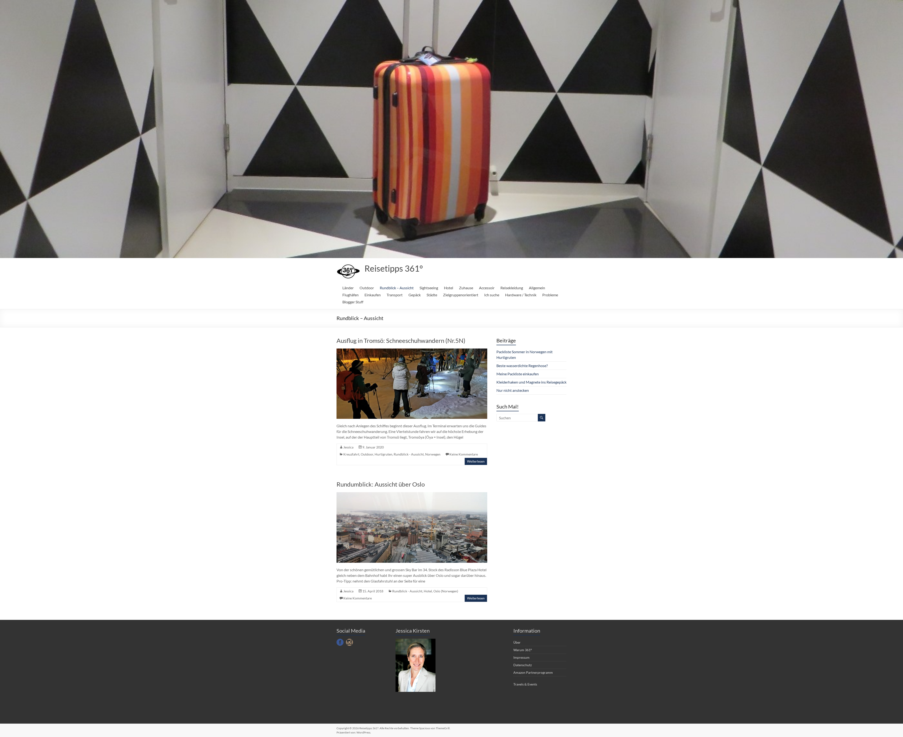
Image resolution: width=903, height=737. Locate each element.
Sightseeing (429, 287)
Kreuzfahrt (351, 454)
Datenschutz (522, 665)
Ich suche (491, 295)
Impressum (521, 657)
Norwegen (432, 454)
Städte (432, 295)
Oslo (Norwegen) (445, 591)
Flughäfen (350, 295)
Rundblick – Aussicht (397, 287)
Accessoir (487, 287)
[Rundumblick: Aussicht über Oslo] (412, 494)
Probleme (550, 295)
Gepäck (414, 295)
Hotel (448, 287)
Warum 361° (522, 650)
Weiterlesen (476, 461)
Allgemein (537, 287)
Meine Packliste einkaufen (517, 374)
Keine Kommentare (463, 454)
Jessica (348, 447)
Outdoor (367, 287)
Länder (348, 287)
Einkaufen (372, 295)
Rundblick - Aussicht (409, 454)
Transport (395, 295)
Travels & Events (525, 684)
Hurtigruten (383, 454)
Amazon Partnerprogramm (533, 672)
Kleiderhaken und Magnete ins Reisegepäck (531, 382)
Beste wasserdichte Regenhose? (522, 365)
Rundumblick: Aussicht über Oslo (381, 484)
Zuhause (466, 287)
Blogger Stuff (352, 302)
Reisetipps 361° (393, 268)
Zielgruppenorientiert (460, 295)
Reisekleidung (511, 287)
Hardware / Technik (520, 295)
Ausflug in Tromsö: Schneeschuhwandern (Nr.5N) (401, 340)
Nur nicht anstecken (512, 390)
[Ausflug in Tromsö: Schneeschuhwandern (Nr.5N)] (412, 351)
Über (517, 642)
